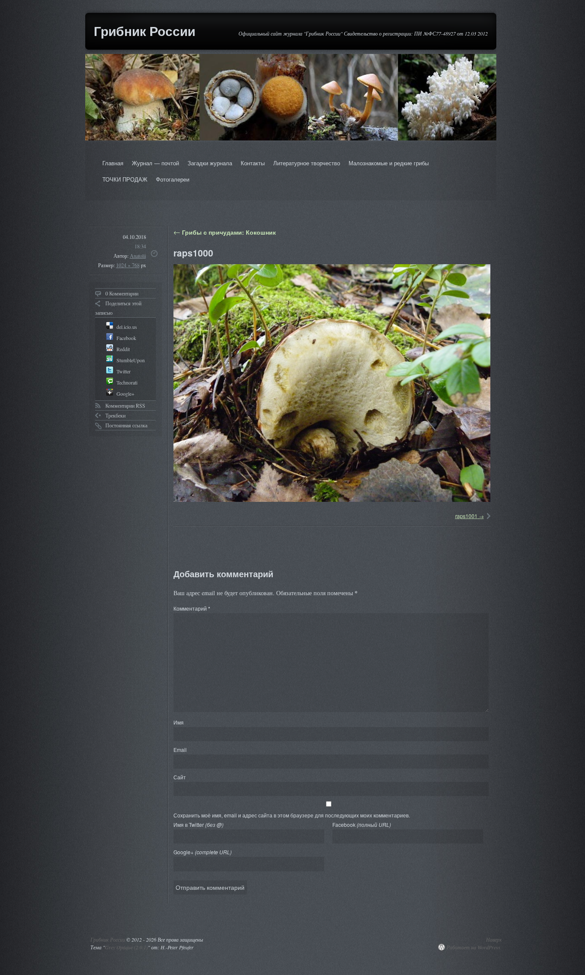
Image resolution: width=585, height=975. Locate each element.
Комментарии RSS (125, 405)
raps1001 (466, 515)
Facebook (361, 824)
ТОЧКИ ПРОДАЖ (124, 179)
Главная (112, 163)
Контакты (253, 163)
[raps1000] (331, 383)
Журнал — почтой (155, 163)
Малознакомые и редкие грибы (389, 163)
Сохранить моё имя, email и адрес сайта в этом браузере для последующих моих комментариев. (291, 815)
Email (180, 749)
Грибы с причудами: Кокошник (224, 232)
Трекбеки (115, 415)
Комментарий (191, 608)
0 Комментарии (121, 293)
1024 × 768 (128, 265)
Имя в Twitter (198, 824)
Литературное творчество (306, 163)
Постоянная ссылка (126, 425)
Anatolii (138, 255)
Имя (178, 722)
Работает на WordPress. (474, 947)
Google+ (202, 852)
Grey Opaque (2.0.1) (126, 947)
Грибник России (144, 30)
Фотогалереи (172, 179)
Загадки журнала (210, 163)
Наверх (493, 939)
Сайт (179, 777)
